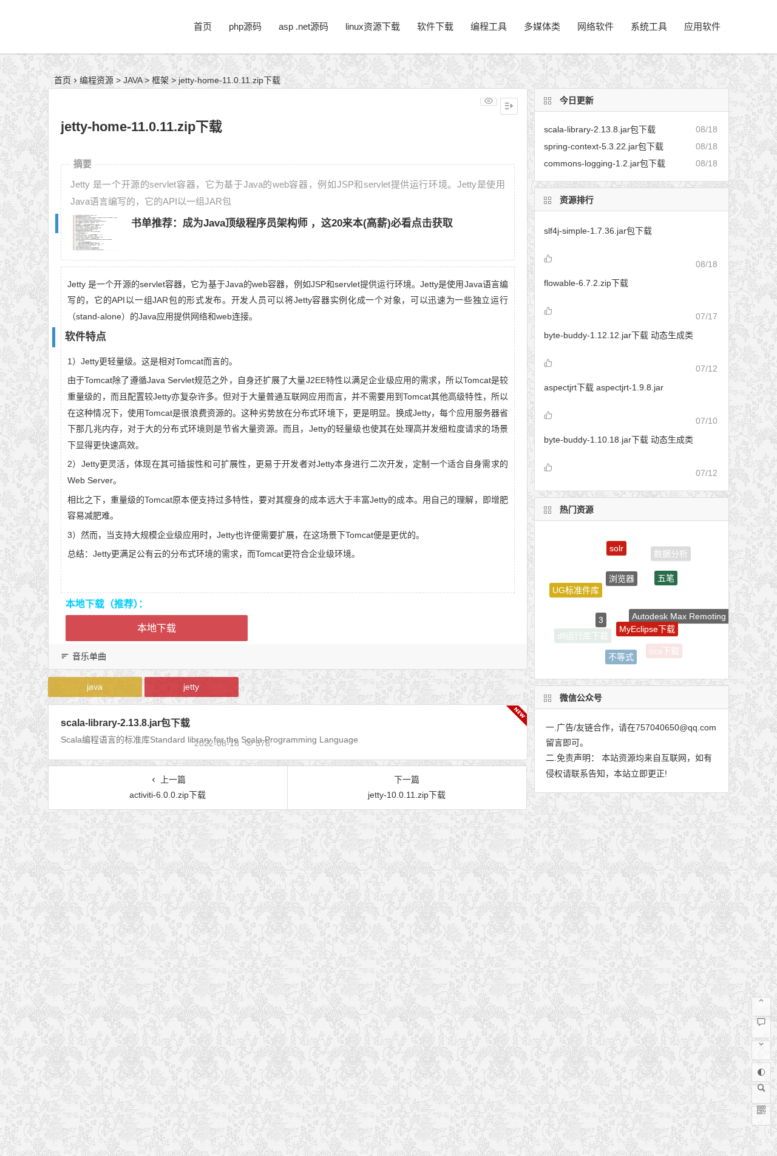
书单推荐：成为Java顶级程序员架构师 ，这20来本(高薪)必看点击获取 (292, 223)
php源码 (245, 26)
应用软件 (702, 26)
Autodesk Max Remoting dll (684, 609)
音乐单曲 (89, 656)
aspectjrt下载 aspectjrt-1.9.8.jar (603, 387)
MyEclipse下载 (647, 614)
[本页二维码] (761, 1116)
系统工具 (649, 26)
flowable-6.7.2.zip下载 (586, 283)
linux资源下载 (372, 26)
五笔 (665, 566)
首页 (203, 26)
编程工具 (488, 26)
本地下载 (156, 628)
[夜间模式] (761, 1072)
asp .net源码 (303, 26)
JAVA (132, 80)
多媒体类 (542, 26)
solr (616, 543)
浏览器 (621, 565)
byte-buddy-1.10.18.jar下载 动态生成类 (618, 439)
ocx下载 (664, 649)
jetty (191, 687)
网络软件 (595, 26)
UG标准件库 (575, 585)
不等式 (621, 650)
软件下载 (435, 26)
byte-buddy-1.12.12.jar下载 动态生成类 (618, 335)
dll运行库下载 (582, 634)
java (95, 687)
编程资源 (97, 80)
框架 (160, 80)
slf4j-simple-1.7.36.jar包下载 (598, 231)
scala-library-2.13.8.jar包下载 (125, 723)
